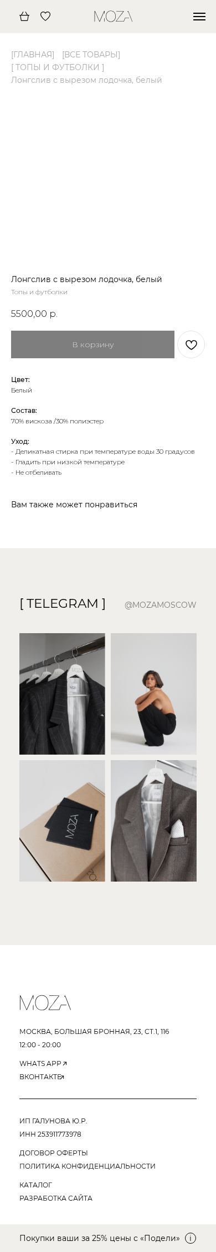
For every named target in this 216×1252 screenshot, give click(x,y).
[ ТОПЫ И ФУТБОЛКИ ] (57, 67)
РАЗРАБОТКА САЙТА (55, 1198)
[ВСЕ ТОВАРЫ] (91, 55)
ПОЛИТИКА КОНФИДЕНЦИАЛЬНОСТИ (87, 1166)
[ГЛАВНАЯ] (32, 55)
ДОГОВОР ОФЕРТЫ (53, 1153)
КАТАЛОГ (35, 1185)
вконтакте (40, 1077)
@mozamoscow (161, 605)
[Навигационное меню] (199, 16)
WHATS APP (40, 1063)
